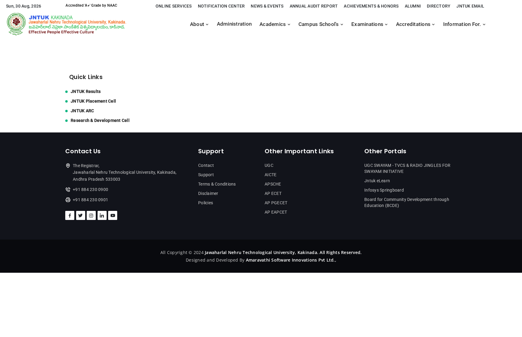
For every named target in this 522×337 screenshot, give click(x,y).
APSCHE (273, 184)
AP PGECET (276, 202)
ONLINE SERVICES (174, 6)
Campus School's (319, 24)
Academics (273, 24)
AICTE (270, 174)
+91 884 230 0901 (90, 199)
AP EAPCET (276, 212)
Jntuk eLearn (377, 180)
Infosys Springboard (384, 190)
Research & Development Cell (100, 120)
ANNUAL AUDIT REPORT (314, 6)
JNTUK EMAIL (470, 6)
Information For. (462, 24)
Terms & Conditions (217, 184)
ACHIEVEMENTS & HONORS (371, 6)
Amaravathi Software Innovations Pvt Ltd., (291, 260)
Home (71, 43)
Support (206, 174)
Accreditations (414, 24)
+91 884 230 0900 (90, 189)
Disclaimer (208, 193)
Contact (206, 165)
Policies (205, 202)
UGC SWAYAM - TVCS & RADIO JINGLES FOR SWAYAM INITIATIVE (407, 168)
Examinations (368, 24)
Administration (234, 24)
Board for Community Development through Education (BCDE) (406, 202)
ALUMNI (413, 6)
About (198, 24)
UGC (269, 165)
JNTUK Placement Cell (93, 101)
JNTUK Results (86, 91)
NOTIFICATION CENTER (221, 6)
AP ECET (273, 193)
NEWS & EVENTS (267, 6)
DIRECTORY (438, 6)
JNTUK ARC (82, 110)
